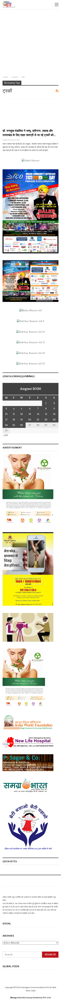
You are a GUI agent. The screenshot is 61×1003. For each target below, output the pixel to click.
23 (54, 419)
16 (54, 414)
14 (38, 414)
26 (21, 425)
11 (14, 414)
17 (6, 419)
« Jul (5, 435)
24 (6, 425)
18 (14, 419)
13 (30, 414)
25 (14, 425)
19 (21, 419)
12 (21, 414)
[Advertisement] (30, 43)
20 (29, 419)
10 (6, 414)
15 (46, 414)
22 (46, 419)
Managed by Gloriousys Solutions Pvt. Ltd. (30, 997)
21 (38, 419)
